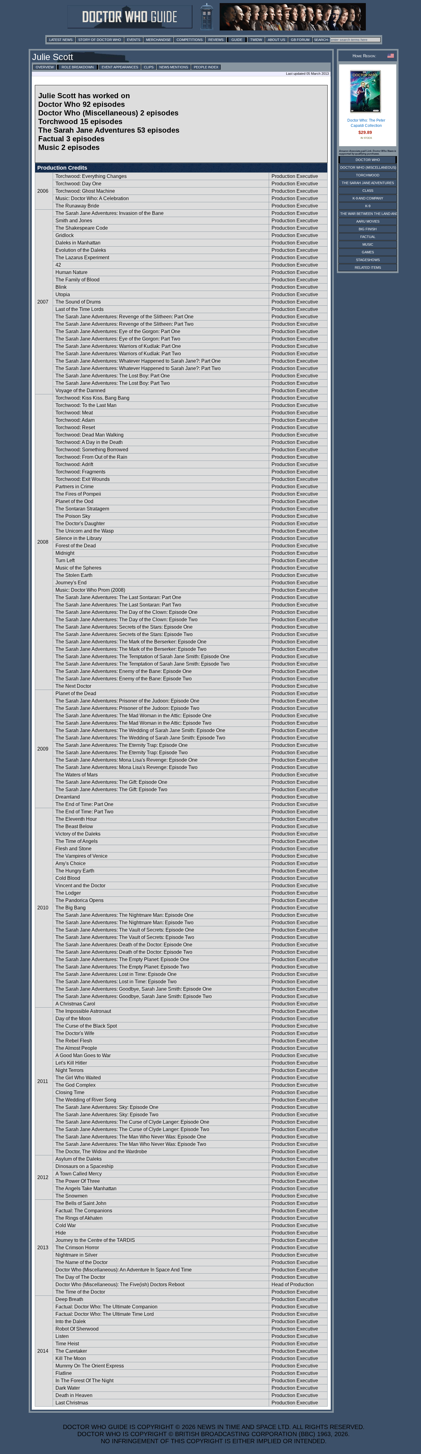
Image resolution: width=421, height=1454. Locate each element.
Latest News (60, 40)
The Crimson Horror (77, 1247)
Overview (45, 67)
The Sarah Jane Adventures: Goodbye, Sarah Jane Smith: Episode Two (133, 996)
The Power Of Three (77, 1181)
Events (133, 40)
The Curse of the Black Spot (86, 1026)
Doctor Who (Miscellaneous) (368, 167)
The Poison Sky (72, 516)
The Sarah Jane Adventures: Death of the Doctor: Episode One (123, 944)
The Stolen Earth (73, 575)
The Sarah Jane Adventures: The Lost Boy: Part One (112, 375)
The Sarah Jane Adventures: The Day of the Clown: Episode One (126, 612)
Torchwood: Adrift (74, 464)
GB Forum (300, 40)
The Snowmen (71, 1195)
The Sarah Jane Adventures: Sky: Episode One (106, 1107)
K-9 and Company (368, 198)
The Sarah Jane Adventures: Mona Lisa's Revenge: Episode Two (126, 767)
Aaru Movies (367, 221)
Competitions (189, 40)
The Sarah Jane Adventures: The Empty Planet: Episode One (122, 959)
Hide (60, 1232)
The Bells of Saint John (80, 1203)
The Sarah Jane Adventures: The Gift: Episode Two (111, 789)
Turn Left (65, 560)
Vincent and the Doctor (80, 885)
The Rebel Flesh (73, 1040)
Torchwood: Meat (74, 412)
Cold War (65, 1225)
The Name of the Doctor (81, 1262)
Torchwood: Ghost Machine (85, 191)
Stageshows (368, 260)
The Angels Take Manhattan (85, 1188)
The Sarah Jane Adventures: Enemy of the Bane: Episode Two (123, 678)
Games (368, 252)
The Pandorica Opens (79, 900)
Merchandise (158, 40)
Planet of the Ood (74, 501)
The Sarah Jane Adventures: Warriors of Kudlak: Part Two (118, 353)
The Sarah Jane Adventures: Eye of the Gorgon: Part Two (117, 338)
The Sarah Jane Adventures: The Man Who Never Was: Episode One (130, 1136)
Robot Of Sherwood (77, 1328)
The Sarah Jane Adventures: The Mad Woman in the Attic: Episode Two (133, 723)
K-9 (367, 206)
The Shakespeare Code (81, 228)
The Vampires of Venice (81, 856)
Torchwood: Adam (75, 420)
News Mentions (173, 67)
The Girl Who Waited (78, 1077)
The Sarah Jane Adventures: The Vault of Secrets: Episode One (124, 929)
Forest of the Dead (75, 545)
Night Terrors (69, 1070)
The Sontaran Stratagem (82, 508)
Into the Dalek (70, 1321)
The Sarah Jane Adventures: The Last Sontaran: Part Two (118, 604)
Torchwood (367, 175)
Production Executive (295, 176)
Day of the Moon (73, 1018)
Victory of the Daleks (77, 833)
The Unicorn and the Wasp (84, 531)
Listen (62, 1336)
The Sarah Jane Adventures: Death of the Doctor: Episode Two (123, 952)
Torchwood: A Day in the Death (89, 442)
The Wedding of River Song (85, 1099)
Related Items (368, 267)
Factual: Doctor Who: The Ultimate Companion (106, 1306)
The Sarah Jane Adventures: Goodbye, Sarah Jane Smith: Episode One (133, 989)
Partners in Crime (74, 486)
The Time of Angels (76, 841)
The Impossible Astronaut (83, 1011)
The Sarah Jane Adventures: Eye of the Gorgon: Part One (117, 331)
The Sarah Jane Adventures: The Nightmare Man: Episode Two (124, 922)
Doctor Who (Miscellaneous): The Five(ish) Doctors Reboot (119, 1284)
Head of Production (293, 1284)
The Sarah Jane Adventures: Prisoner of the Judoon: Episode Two (127, 708)
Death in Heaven (73, 1395)
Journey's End (71, 582)
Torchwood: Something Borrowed (91, 449)
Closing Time (69, 1092)
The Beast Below (74, 826)
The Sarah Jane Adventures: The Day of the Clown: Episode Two (126, 619)
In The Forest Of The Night (84, 1380)
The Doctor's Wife (74, 1033)
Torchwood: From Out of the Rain (91, 457)
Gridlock (64, 235)
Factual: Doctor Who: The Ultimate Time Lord (104, 1314)
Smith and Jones (73, 220)
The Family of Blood (77, 279)
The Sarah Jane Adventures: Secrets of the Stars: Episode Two (124, 634)
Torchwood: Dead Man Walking (89, 434)
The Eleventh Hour (76, 819)
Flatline (63, 1373)
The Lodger (68, 893)
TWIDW (256, 40)
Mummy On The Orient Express (89, 1365)
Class (367, 190)
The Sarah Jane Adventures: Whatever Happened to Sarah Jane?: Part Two (138, 368)
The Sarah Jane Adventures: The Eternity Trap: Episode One (121, 745)
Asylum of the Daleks (78, 1159)
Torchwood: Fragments (80, 471)
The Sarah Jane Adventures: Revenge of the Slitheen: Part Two (124, 324)
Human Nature (71, 272)
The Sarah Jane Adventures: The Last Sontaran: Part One (118, 597)
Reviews (215, 40)
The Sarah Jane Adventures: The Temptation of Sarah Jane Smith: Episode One (142, 656)
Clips (148, 67)
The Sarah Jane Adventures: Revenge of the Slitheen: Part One (124, 316)
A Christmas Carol (75, 1003)
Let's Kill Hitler (71, 1062)
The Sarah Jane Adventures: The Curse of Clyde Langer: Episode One (132, 1122)
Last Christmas (71, 1402)
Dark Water (67, 1388)
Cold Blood (67, 878)
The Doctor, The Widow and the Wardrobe (101, 1151)
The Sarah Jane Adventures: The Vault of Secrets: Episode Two (124, 937)
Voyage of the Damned (80, 390)
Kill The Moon (70, 1358)
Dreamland (67, 796)
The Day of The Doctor (80, 1277)
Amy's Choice (70, 863)
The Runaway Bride (77, 205)
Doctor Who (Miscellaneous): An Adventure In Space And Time (123, 1269)
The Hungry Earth (74, 870)
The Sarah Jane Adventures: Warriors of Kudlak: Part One (118, 346)
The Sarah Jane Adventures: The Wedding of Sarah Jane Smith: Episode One (140, 730)
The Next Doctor (73, 686)
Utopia (62, 294)
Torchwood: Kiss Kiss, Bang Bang (92, 398)
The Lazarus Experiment (82, 257)
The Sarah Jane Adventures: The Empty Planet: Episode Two (122, 966)
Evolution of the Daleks (80, 250)
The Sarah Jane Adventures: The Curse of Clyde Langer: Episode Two (132, 1129)
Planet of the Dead (75, 693)
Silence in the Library (78, 538)
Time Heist (67, 1343)
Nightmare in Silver (76, 1255)
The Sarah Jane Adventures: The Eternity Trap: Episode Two (121, 752)
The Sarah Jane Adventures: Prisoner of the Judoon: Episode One (127, 700)
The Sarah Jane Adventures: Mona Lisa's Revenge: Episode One (126, 760)
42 (58, 265)
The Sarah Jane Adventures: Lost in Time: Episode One (116, 974)
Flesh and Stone (73, 848)
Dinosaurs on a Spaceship (84, 1166)
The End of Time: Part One (84, 804)
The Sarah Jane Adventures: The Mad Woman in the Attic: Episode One (133, 715)
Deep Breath (69, 1299)
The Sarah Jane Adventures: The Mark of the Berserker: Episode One (130, 641)
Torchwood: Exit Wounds (82, 479)
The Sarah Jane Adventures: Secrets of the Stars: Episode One (124, 627)
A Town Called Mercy (78, 1173)
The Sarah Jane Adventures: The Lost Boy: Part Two (112, 383)
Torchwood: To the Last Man (85, 405)
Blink (61, 287)
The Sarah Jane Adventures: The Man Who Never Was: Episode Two (130, 1144)
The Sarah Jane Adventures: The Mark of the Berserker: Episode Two (130, 649)
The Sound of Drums (78, 301)
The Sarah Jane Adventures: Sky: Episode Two (106, 1114)
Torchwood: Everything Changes (91, 176)
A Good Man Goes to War (83, 1055)
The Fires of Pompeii (78, 494)
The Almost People (76, 1048)
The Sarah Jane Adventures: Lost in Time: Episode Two (116, 981)
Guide (236, 40)
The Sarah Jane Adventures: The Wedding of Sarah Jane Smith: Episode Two (140, 737)
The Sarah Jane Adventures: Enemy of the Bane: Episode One (123, 671)
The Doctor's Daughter (80, 523)
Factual (367, 237)
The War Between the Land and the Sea (376, 213)
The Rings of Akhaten (79, 1218)
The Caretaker (71, 1351)
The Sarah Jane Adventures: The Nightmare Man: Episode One (124, 915)
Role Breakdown (78, 67)
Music (367, 244)
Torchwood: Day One (78, 183)
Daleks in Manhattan (77, 242)
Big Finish (368, 229)
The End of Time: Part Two (84, 811)
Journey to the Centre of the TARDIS (95, 1240)
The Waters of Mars (76, 774)
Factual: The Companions (83, 1210)
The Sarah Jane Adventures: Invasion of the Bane (109, 213)
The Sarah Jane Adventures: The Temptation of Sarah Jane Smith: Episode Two (142, 664)
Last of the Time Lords (79, 309)
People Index (206, 67)
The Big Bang (70, 907)
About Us (276, 40)
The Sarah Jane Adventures (368, 183)
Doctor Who (368, 160)
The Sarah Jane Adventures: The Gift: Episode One (111, 782)
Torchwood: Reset (75, 427)
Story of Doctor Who (99, 40)
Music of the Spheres (78, 567)
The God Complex (75, 1085)
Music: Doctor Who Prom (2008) (90, 590)
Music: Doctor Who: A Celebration (92, 198)
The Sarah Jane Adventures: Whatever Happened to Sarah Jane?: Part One (138, 361)
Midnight (64, 553)
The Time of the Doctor (80, 1292)
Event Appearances (120, 67)
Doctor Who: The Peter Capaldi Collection (366, 123)
